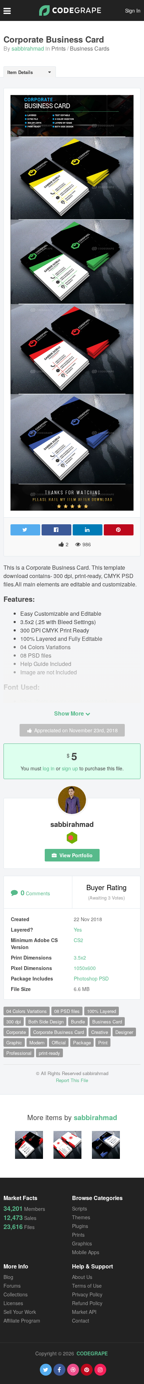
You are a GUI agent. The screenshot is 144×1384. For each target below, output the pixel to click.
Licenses (13, 1303)
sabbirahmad (28, 48)
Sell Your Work (19, 1311)
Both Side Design (46, 1021)
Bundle (78, 1021)
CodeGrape (92, 1353)
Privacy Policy (87, 1294)
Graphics (82, 1243)
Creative (99, 1032)
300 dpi (13, 1021)
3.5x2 (80, 957)
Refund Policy (87, 1303)
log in (49, 768)
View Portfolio (75, 855)
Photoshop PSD (91, 978)
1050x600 (85, 967)
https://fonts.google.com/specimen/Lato (68, 701)
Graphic (14, 1042)
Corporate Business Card (58, 1032)
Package (82, 1042)
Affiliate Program (21, 1320)
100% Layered (101, 1011)
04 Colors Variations (26, 1011)
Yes (78, 929)
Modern (36, 1042)
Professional (18, 1053)
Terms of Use (87, 1285)
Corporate (16, 1032)
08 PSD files (67, 1011)
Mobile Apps (85, 1252)
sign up (70, 768)
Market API (84, 1311)
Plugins (80, 1225)
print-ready (49, 1053)
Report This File (72, 1080)
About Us (82, 1276)
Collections (15, 1294)
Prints (58, 48)
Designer (124, 1032)
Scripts (79, 1208)
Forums (12, 1285)
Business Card (107, 1021)
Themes (81, 1217)
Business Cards (89, 48)
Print (103, 1042)
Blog (8, 1276)
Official (59, 1042)
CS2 (78, 940)
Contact (80, 1320)
